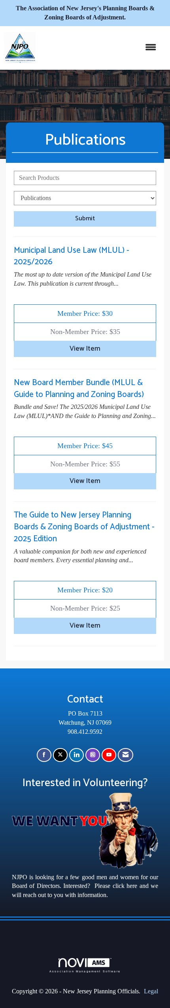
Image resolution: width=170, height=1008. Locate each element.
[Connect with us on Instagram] (92, 755)
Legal (151, 991)
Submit (85, 218)
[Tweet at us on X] (60, 755)
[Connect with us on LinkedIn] (76, 755)
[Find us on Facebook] (44, 755)
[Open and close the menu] (100, 47)
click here (125, 885)
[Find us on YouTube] (109, 755)
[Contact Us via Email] (125, 755)
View (85, 349)
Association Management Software (85, 971)
